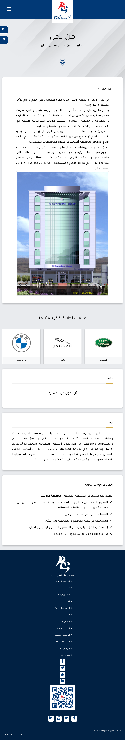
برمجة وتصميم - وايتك (14, 735)
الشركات (66, 615)
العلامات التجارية (62, 608)
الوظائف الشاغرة (62, 635)
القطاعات (65, 602)
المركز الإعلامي (63, 629)
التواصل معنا (64, 649)
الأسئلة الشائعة (63, 642)
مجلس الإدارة (64, 595)
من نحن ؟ (65, 588)
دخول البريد (65, 655)
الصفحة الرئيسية (62, 582)
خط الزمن (65, 622)
